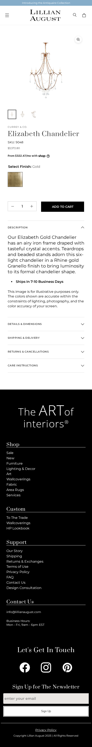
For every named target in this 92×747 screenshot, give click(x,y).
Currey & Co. (17, 127)
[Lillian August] (45, 15)
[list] (46, 72)
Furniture (14, 463)
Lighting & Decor (20, 469)
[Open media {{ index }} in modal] (46, 72)
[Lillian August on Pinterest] (67, 667)
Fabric (11, 484)
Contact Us (15, 583)
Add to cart (62, 207)
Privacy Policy (18, 572)
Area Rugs (15, 490)
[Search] (75, 15)
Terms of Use (17, 567)
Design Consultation (24, 588)
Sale (9, 453)
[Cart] (85, 15)
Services (13, 495)
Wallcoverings (18, 479)
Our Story (14, 551)
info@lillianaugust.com (23, 612)
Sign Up (46, 711)
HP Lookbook (18, 528)
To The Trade (17, 518)
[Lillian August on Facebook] (25, 667)
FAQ (9, 577)
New (10, 458)
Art (9, 474)
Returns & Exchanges (24, 561)
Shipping (14, 556)
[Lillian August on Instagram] (46, 667)
